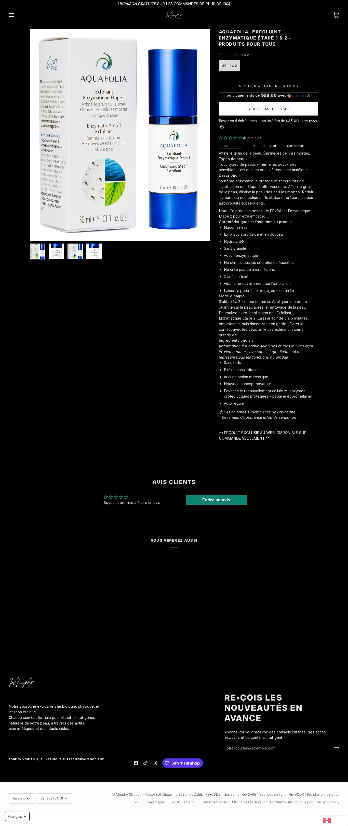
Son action (295, 146)
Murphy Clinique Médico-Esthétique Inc (146, 794)
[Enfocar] (120, 135)
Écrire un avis (216, 499)
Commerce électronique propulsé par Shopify (304, 802)
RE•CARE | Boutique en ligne (264, 794)
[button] (268, 95)
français (19, 798)
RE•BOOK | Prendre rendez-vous (314, 794)
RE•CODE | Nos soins (222, 794)
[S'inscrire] (335, 747)
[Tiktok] (145, 763)
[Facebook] (136, 763)
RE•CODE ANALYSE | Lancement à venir (198, 802)
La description (230, 146)
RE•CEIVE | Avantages (147, 802)
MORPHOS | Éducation (249, 802)
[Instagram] (155, 763)
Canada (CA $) (52, 798)
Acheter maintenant (268, 109)
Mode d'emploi (264, 146)
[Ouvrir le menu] (16, 15)
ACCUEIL (196, 794)
